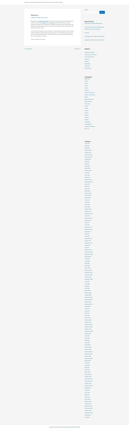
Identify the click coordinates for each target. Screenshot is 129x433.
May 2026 (87, 145)
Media (86, 97)
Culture (86, 81)
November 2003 (88, 408)
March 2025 (87, 168)
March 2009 (87, 268)
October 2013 (88, 220)
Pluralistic (87, 59)
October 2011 (88, 240)
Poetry (86, 106)
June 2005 (87, 365)
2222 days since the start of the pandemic (95, 36)
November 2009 (88, 252)
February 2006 (88, 347)
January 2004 (88, 403)
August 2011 (87, 245)
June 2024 (87, 175)
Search (86, 9)
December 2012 (88, 227)
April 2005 (87, 369)
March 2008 (87, 290)
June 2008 (87, 283)
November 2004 (88, 381)
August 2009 (88, 256)
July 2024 (87, 172)
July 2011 (87, 247)
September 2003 (89, 412)
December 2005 (88, 351)
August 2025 (88, 159)
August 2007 (88, 306)
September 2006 (89, 331)
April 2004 (87, 397)
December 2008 (88, 272)
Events (86, 83)
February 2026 (88, 150)
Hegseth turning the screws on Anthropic (94, 40)
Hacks (86, 88)
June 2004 (87, 392)
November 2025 (88, 157)
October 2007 (88, 302)
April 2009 (87, 265)
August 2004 (88, 388)
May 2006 (87, 340)
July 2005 (87, 363)
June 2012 (87, 236)
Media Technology (36, 17)
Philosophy (87, 103)
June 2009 (87, 261)
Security (87, 117)
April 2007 (87, 315)
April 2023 (87, 188)
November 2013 (88, 218)
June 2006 (87, 338)
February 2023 (88, 193)
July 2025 (87, 161)
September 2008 (89, 279)
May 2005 (87, 367)
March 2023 (87, 191)
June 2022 (87, 202)
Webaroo (45, 22)
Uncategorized (88, 124)
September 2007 (89, 304)
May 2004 (87, 394)
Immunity (87, 32)
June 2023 (87, 184)
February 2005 (88, 374)
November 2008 (88, 274)
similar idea (52, 22)
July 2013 (87, 222)
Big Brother (87, 78)
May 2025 (87, 163)
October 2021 (88, 211)
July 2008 (87, 281)
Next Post (77, 48)
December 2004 (88, 378)
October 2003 (88, 410)
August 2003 (88, 415)
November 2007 (88, 299)
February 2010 (88, 249)
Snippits (87, 119)
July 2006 (87, 335)
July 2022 (87, 200)
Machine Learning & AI (90, 94)
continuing (40, 21)
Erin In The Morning (89, 56)
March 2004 (87, 399)
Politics (86, 108)
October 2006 (88, 329)
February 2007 (88, 320)
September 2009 (89, 254)
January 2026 (88, 152)
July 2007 (87, 308)
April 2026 (87, 148)
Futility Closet (88, 68)
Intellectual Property (89, 92)
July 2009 (87, 258)
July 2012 (87, 234)
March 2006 (87, 345)
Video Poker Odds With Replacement (93, 23)
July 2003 (87, 417)
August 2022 (88, 197)
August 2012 (88, 231)
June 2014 (87, 215)
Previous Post (28, 48)
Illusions (87, 90)
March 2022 (87, 206)
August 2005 (88, 360)
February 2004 (88, 401)
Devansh (87, 61)
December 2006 (88, 324)
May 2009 (87, 263)
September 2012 (89, 229)
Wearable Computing (90, 126)
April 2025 (87, 166)
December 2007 (88, 297)
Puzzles (86, 110)
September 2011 (88, 243)
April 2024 (87, 177)
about (47, 21)
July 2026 (87, 143)
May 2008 (87, 286)
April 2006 (87, 342)
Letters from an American (91, 54)
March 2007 (87, 317)
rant (44, 21)
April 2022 (87, 204)
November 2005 (88, 354)
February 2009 (88, 270)
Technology (87, 122)
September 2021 (89, 213)
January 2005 (88, 376)
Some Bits (87, 66)
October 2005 (88, 356)
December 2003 (88, 406)
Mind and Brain (88, 101)
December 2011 (88, 238)
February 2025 (88, 170)
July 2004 (87, 390)
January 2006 (88, 349)
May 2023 (87, 186)
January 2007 (88, 322)
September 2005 (89, 358)
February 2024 (88, 179)
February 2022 (88, 209)
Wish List (87, 128)
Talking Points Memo (90, 52)
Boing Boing (87, 63)
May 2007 (87, 313)
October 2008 (88, 277)
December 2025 (88, 154)
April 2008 (87, 288)
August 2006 (88, 333)
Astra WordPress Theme (74, 427)
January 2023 (88, 195)
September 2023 (89, 182)
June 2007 (87, 311)
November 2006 (88, 326)
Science (86, 112)
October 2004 (88, 383)
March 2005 (87, 372)
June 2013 (87, 225)
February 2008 (88, 292)
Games (86, 85)
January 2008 (88, 295)
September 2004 (89, 385)
